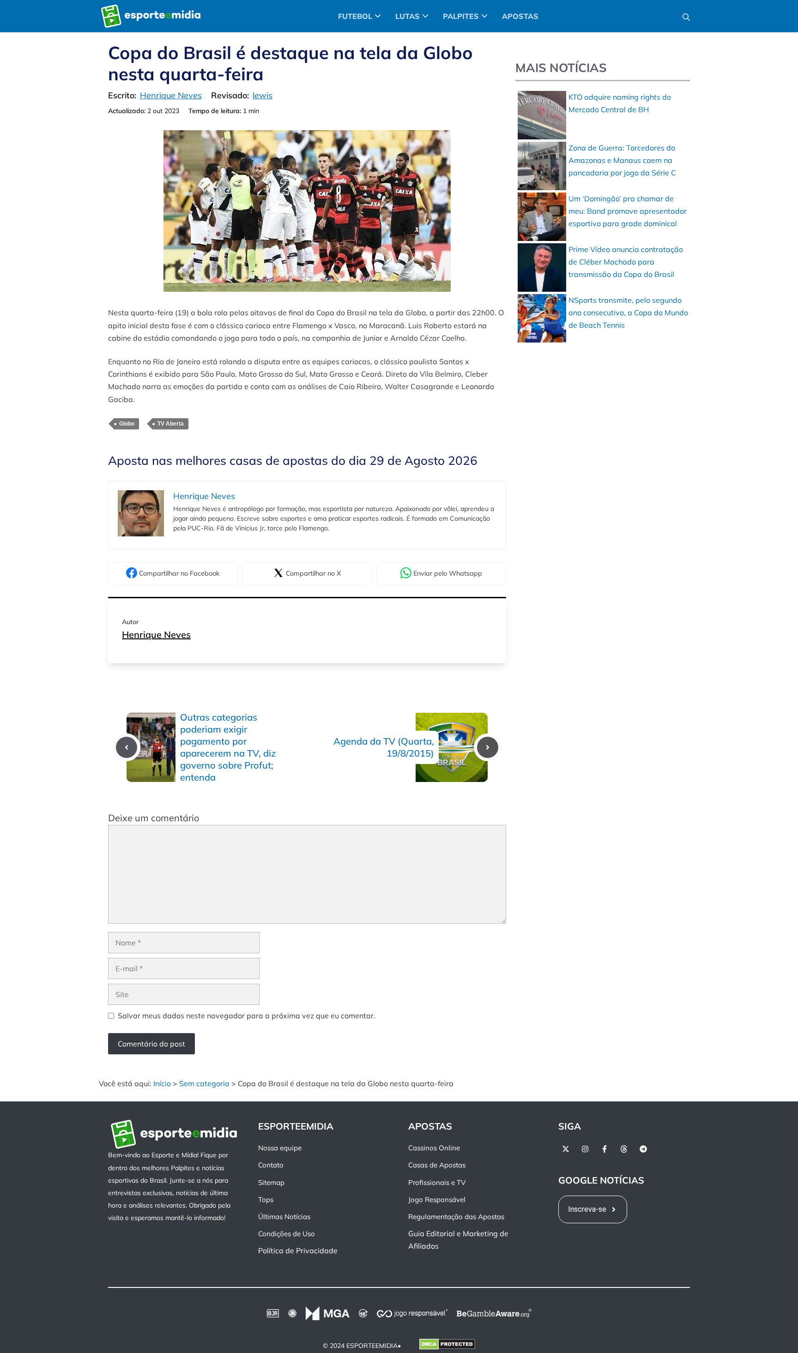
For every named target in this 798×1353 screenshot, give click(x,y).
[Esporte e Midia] (151, 16)
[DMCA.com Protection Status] (447, 1345)
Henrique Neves (156, 634)
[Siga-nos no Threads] (624, 1149)
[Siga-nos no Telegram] (643, 1149)
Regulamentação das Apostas (456, 1216)
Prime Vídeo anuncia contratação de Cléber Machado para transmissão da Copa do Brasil (625, 262)
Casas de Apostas (437, 1165)
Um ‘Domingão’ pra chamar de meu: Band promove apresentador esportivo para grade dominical (627, 211)
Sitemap (271, 1182)
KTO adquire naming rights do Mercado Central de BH (619, 103)
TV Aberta (170, 424)
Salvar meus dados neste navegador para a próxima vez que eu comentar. (246, 1015)
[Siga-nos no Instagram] (585, 1149)
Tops (265, 1199)
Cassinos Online (434, 1147)
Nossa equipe (280, 1147)
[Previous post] (126, 747)
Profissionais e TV (437, 1182)
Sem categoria (204, 1083)
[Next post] (488, 747)
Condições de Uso (286, 1233)
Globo (126, 424)
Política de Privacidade (298, 1250)
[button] (686, 16)
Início (162, 1083)
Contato (271, 1165)
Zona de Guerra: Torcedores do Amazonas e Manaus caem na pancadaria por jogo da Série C (622, 160)
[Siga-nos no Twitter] (565, 1149)
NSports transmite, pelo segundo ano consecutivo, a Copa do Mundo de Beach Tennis (628, 312)
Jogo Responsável (437, 1199)
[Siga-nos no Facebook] (604, 1149)
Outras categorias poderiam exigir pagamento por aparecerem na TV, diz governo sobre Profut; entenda (228, 747)
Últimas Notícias (284, 1216)
